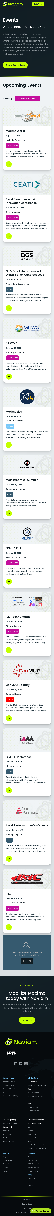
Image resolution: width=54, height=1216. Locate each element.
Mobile (5, 1092)
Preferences (27, 1200)
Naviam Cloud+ (9, 1078)
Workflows (6, 1138)
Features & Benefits (9, 1085)
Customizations (8, 1164)
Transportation (33, 1138)
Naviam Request (33, 1111)
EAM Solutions (33, 1078)
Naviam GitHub (33, 1171)
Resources (32, 1153)
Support (5, 1168)
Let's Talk (38, 4)
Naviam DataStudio (10, 1123)
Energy (30, 1127)
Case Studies (32, 1160)
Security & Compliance (11, 1089)
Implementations (9, 1160)
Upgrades (6, 1157)
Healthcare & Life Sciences (37, 1148)
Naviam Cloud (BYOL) (10, 1096)
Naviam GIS (7, 1127)
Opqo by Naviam (33, 1093)
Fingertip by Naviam (35, 1100)
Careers (30, 1186)
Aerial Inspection (9, 1141)
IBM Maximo (33, 1082)
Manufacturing (33, 1134)
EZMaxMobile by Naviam (36, 1096)
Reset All (27, 961)
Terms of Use (27, 1204)
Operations (32, 1103)
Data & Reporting (9, 1120)
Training (6, 1171)
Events (30, 1182)
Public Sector (32, 1141)
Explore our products (15, 65)
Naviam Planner (33, 1107)
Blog (29, 1157)
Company (31, 1175)
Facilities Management (36, 1145)
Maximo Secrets (33, 1168)
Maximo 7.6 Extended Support (38, 1085)
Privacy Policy (27, 1208)
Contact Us (27, 1020)
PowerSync (6, 1131)
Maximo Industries (35, 1123)
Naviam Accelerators (36, 1120)
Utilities (30, 1131)
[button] (48, 4)
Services (6, 1153)
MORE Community (34, 1164)
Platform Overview (9, 1082)
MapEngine (7, 1134)
